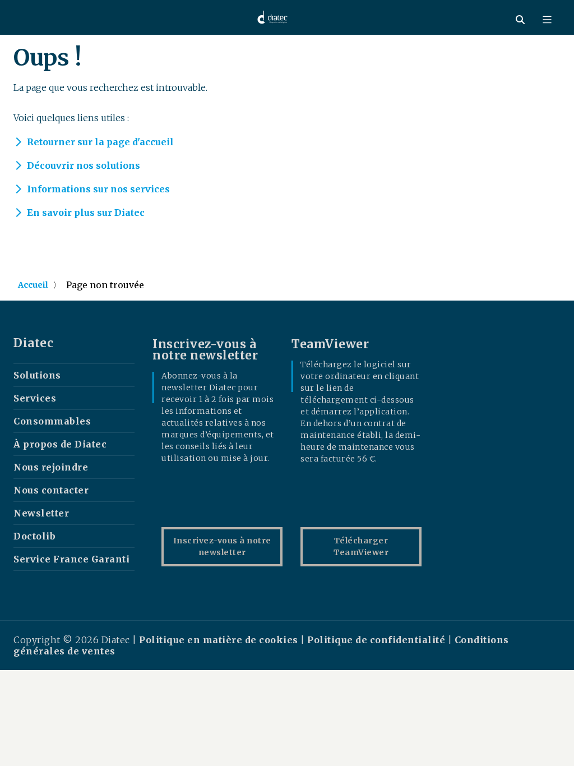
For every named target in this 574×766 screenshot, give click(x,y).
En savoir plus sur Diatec (86, 212)
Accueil (33, 285)
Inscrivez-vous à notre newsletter (222, 546)
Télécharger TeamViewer (361, 546)
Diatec (33, 343)
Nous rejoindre (50, 467)
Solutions (37, 375)
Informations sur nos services (98, 189)
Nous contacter (51, 490)
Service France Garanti (71, 559)
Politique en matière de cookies (219, 639)
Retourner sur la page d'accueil (100, 141)
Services (34, 398)
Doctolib (34, 536)
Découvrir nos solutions (83, 165)
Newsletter (41, 513)
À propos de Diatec (60, 444)
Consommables (52, 421)
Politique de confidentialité (376, 639)
